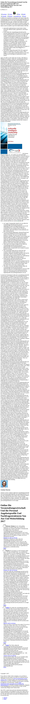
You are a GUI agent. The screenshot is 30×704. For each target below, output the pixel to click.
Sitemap (5, 697)
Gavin (7, 645)
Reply (4, 548)
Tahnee (7, 607)
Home (4, 699)
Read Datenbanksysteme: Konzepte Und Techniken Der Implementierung (12, 684)
